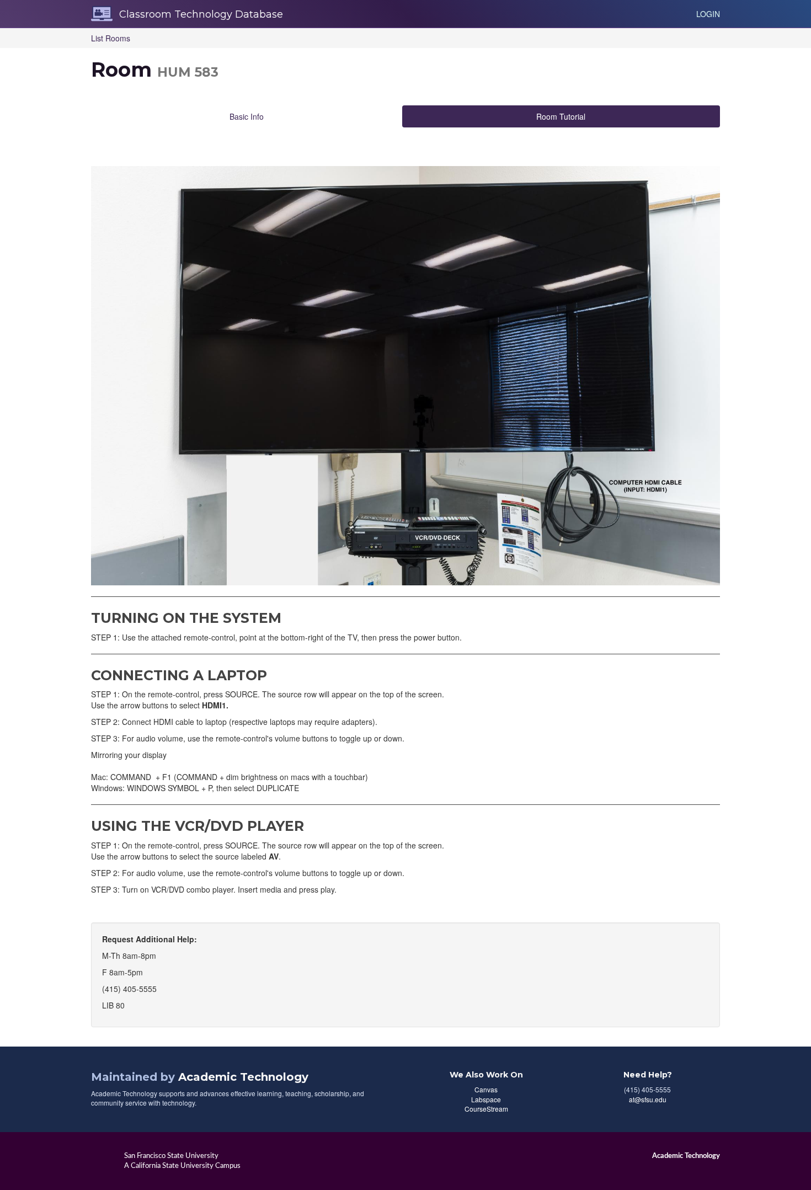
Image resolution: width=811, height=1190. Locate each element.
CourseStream (486, 1108)
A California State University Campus (182, 1165)
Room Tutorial (560, 116)
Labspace (486, 1099)
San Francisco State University (171, 1155)
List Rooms (110, 38)
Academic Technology (243, 1077)
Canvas (486, 1089)
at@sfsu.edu (647, 1099)
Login (708, 13)
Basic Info (247, 116)
